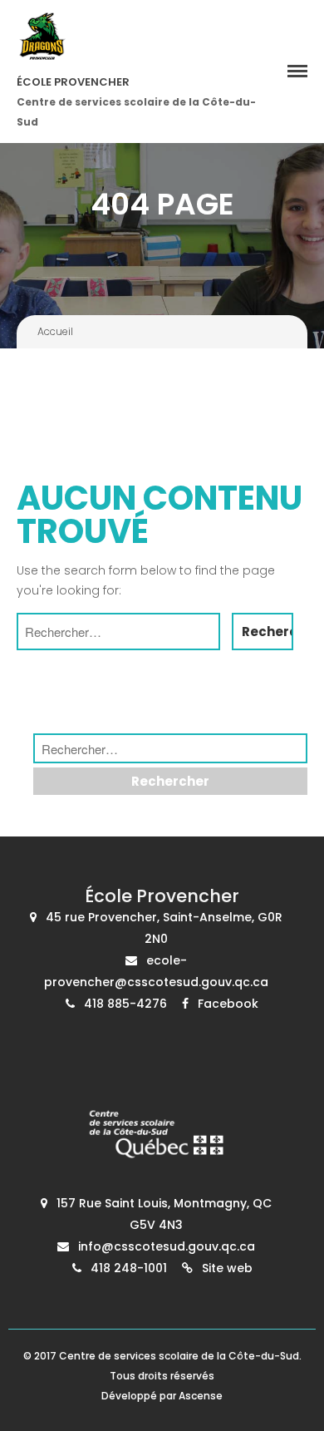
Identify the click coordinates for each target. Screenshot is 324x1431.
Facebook (228, 1003)
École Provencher (73, 82)
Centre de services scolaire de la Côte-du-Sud (179, 1356)
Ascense (201, 1396)
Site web (227, 1268)
